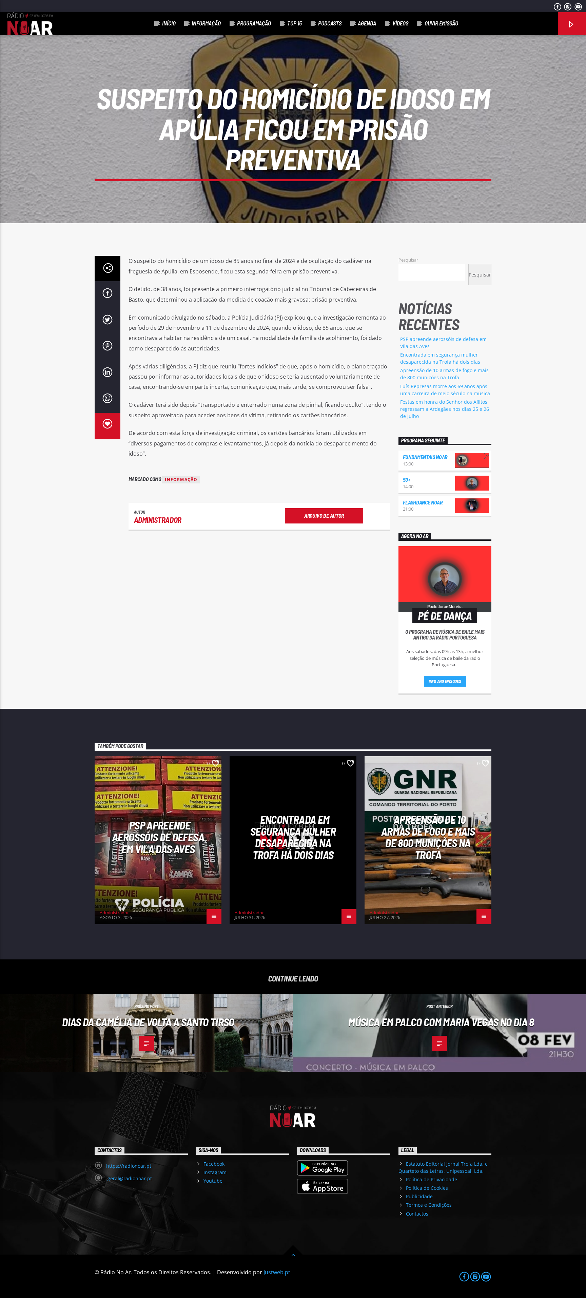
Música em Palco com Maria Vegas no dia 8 (441, 1021)
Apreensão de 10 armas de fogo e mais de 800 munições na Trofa (428, 837)
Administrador (157, 519)
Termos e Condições (429, 1205)
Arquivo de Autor (324, 515)
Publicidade (419, 1196)
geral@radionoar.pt (129, 1178)
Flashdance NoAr (423, 502)
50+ (406, 479)
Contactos (417, 1213)
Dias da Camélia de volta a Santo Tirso (148, 1021)
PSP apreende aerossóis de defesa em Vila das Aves (158, 837)
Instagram (215, 1172)
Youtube (212, 1181)
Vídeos (400, 23)
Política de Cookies (427, 1188)
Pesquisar (408, 260)
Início (169, 23)
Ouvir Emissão (441, 23)
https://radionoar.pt (128, 1166)
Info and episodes (445, 681)
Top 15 (294, 23)
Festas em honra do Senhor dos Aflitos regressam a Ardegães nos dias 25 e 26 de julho (444, 409)
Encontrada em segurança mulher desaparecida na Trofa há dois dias (293, 837)
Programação (254, 23)
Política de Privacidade (431, 1179)
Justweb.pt (276, 1272)
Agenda (367, 23)
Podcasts (329, 23)
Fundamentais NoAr (425, 457)
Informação (206, 23)
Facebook (213, 1164)
